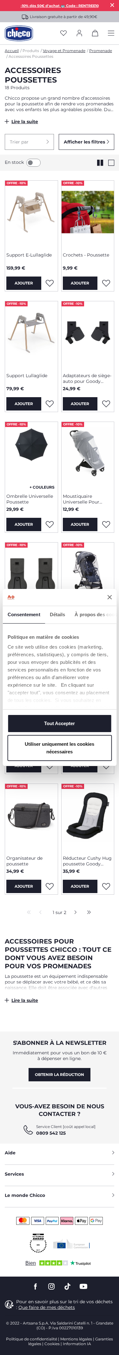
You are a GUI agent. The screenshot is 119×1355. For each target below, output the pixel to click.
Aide (10, 1153)
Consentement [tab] (23, 614)
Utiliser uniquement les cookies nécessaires (59, 747)
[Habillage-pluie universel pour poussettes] (88, 576)
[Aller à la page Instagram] (51, 1287)
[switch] (33, 163)
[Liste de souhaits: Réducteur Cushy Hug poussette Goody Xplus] (106, 886)
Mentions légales (76, 1339)
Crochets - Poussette (86, 255)
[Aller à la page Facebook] (35, 1287)
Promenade (100, 50)
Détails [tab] (57, 614)
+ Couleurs (42, 487)
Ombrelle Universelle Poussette (29, 499)
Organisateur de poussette (24, 861)
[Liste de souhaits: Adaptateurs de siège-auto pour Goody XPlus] (106, 404)
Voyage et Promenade (64, 50)
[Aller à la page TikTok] (67, 1287)
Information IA (77, 1343)
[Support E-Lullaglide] (31, 214)
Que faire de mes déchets (46, 1307)
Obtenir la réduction (59, 1074)
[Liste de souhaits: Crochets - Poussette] (106, 283)
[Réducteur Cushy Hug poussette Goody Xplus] (88, 817)
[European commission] (71, 1243)
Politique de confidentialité (31, 1339)
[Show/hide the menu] (111, 33)
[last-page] (87, 912)
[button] (29, 142)
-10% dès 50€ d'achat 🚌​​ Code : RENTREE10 (60, 5)
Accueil (12, 50)
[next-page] (74, 912)
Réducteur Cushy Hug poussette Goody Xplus (87, 861)
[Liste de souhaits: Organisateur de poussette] (49, 886)
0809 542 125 (51, 1133)
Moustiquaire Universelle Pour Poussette (81, 499)
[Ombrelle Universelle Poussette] (31, 455)
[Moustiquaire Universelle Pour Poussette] (88, 455)
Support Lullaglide (26, 375)
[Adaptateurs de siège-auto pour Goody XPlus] (88, 334)
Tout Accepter (59, 723)
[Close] (112, 5)
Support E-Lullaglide (29, 255)
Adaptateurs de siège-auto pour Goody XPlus (87, 378)
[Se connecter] (79, 33)
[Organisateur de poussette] (31, 817)
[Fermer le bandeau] (109, 597)
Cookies (52, 1343)
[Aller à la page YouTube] (83, 1287)
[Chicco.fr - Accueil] (19, 33)
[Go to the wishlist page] (63, 33)
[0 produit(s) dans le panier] (95, 34)
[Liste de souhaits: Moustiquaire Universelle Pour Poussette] (106, 524)
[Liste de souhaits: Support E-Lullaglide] (49, 283)
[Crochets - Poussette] (88, 214)
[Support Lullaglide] (31, 334)
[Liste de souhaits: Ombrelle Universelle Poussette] (49, 524)
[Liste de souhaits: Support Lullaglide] (49, 404)
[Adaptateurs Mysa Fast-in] (31, 576)
